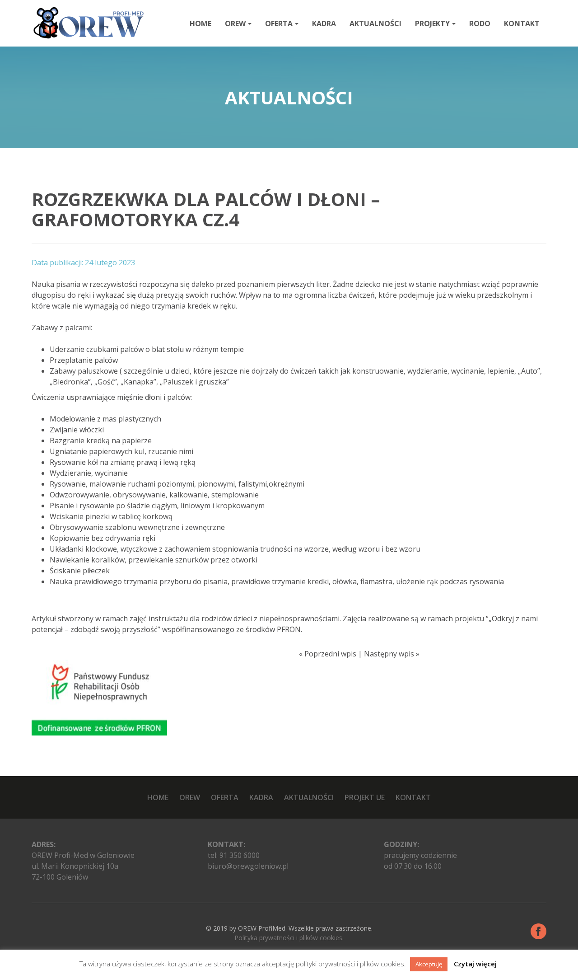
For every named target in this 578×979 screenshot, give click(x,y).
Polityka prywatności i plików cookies (288, 937)
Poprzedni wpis (330, 654)
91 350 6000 (239, 855)
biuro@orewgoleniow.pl (248, 866)
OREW (235, 23)
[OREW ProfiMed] (88, 23)
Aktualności (375, 23)
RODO (479, 23)
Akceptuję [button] (428, 964)
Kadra (324, 23)
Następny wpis (389, 654)
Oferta (279, 23)
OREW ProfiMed (261, 928)
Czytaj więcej (475, 963)
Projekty (432, 23)
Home (200, 23)
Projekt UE (365, 797)
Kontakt (522, 23)
